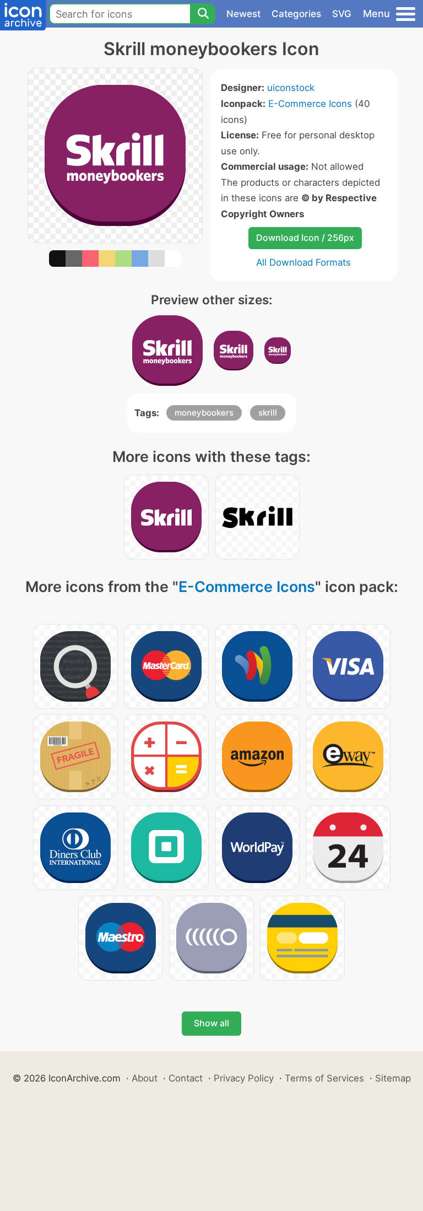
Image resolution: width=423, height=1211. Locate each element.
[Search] (202, 13)
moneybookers (204, 412)
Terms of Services (324, 1078)
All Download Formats (303, 262)
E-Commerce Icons (310, 103)
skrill (267, 412)
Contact (186, 1078)
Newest (243, 13)
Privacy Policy (244, 1078)
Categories (296, 13)
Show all (211, 1023)
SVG (341, 13)
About (145, 1078)
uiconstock (290, 87)
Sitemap (393, 1078)
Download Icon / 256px (305, 237)
